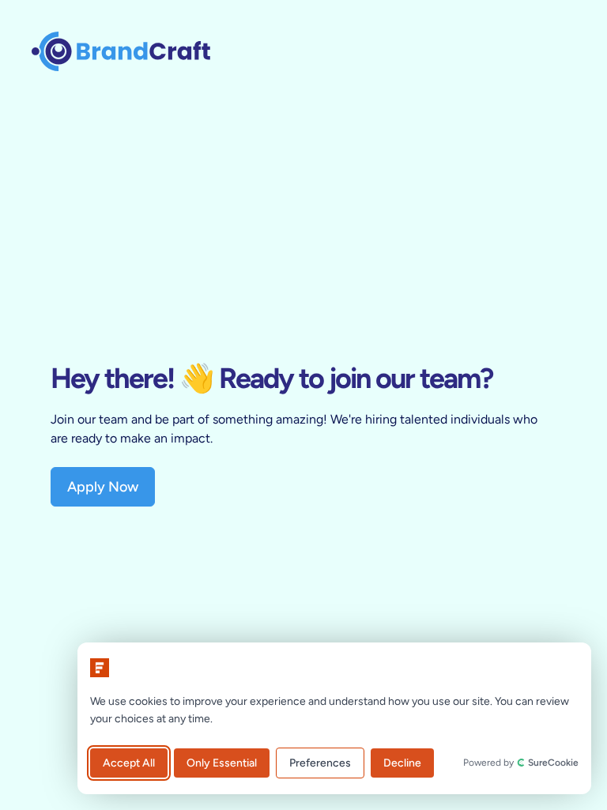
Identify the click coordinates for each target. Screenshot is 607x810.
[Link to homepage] (121, 50)
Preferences (320, 763)
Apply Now (102, 486)
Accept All (129, 763)
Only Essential (222, 763)
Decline (402, 763)
